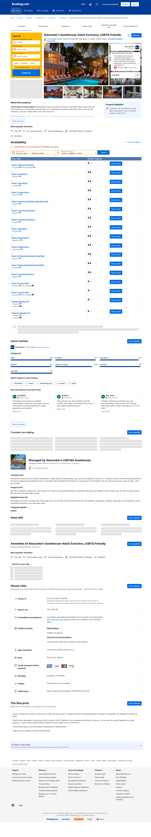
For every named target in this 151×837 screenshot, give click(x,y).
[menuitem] (16, 10)
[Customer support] (97, 4)
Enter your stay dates (59, 741)
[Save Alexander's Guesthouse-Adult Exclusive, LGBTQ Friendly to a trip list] (128, 35)
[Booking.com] (20, 4)
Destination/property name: (23, 39)
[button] (26, 63)
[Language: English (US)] (90, 4)
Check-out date (18, 53)
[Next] (139, 63)
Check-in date (17, 46)
